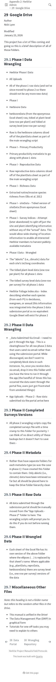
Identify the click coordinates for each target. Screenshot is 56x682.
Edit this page (32, 672)
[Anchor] (24, 64)
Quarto (39, 656)
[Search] (47, 5)
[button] (6, 5)
